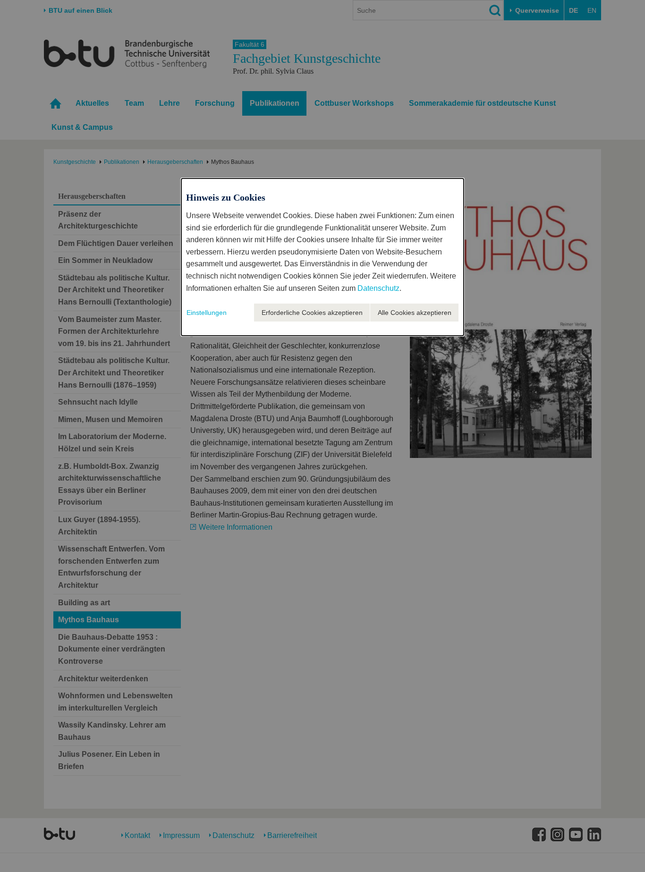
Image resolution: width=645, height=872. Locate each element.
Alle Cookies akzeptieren (414, 312)
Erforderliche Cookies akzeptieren (312, 312)
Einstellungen (207, 312)
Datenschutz (378, 288)
